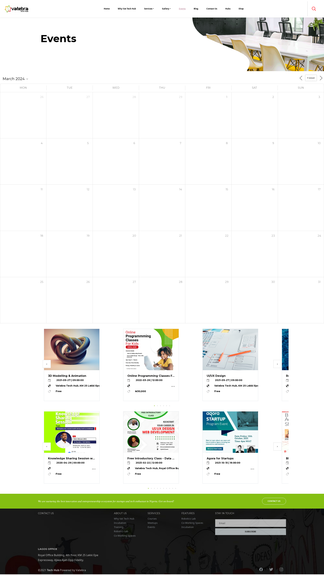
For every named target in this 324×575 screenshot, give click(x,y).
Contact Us (211, 8)
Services (148, 8)
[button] (314, 8)
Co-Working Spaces (125, 535)
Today (311, 78)
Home (107, 8)
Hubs (228, 8)
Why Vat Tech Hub (127, 8)
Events (182, 8)
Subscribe (250, 531)
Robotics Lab (121, 531)
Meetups (153, 522)
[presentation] (47, 364)
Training (118, 527)
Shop (241, 8)
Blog (196, 8)
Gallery (165, 8)
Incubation (120, 522)
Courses (152, 518)
